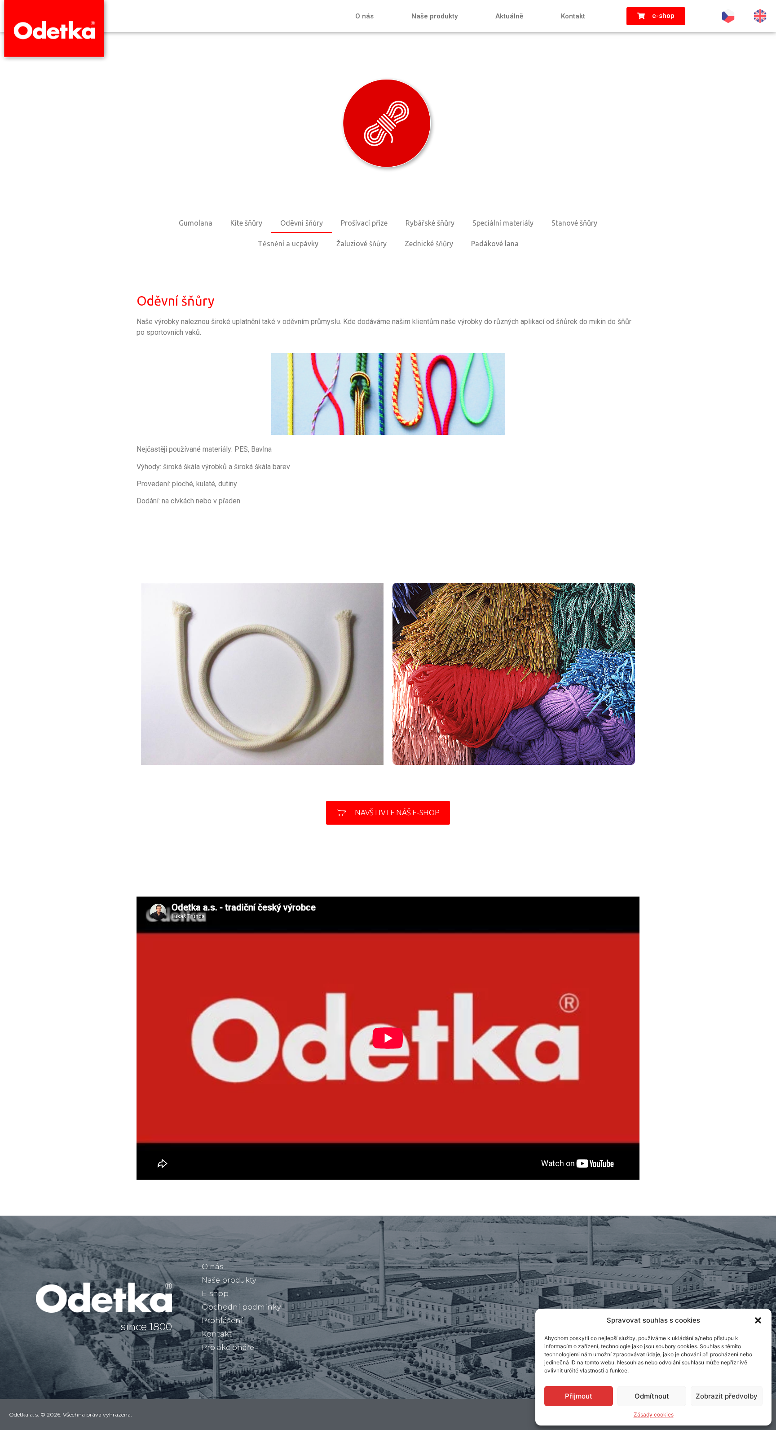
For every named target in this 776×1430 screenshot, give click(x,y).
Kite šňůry (246, 223)
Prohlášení (222, 1320)
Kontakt (573, 16)
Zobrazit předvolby (727, 1396)
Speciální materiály (503, 223)
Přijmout (578, 1396)
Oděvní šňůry (301, 223)
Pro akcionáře (228, 1347)
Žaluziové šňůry (361, 244)
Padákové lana (495, 244)
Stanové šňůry (574, 223)
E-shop (215, 1293)
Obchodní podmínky (241, 1307)
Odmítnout (652, 1396)
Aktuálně (509, 16)
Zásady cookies (654, 1414)
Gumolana (195, 223)
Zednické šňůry (429, 244)
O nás (364, 16)
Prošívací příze (364, 223)
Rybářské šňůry (430, 223)
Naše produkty (434, 16)
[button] (758, 1320)
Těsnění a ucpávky (288, 244)
